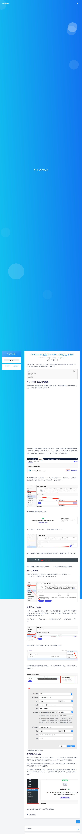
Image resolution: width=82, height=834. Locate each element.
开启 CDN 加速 (30, 374)
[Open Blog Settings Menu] (78, 829)
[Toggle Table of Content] (74, 371)
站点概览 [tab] (16, 366)
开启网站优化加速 (30, 377)
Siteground (64, 358)
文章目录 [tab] (7, 366)
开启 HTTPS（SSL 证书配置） (32, 373)
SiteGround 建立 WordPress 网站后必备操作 (52, 354)
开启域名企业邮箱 (30, 376)
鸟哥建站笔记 (5, 3)
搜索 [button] (12, 360)
